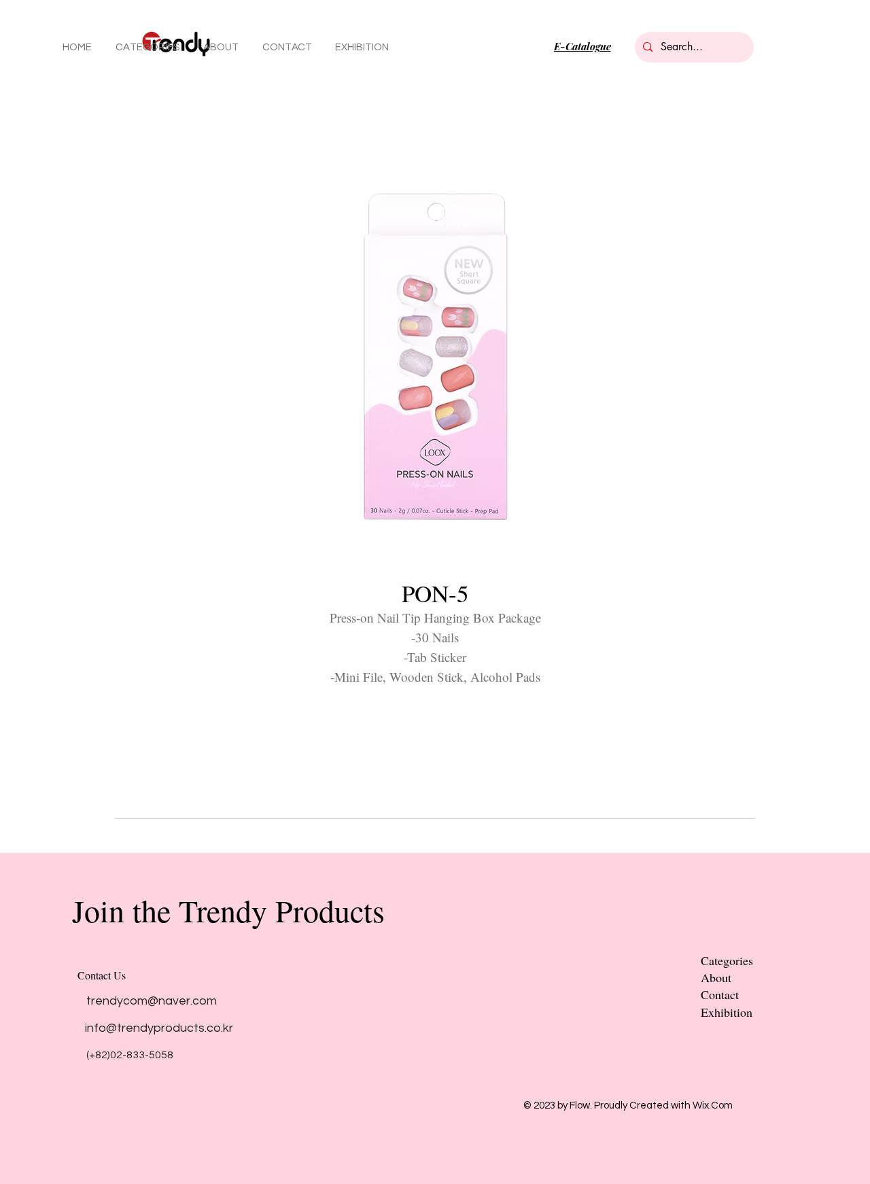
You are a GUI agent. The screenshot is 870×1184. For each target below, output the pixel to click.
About (716, 977)
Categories (727, 960)
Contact (720, 994)
